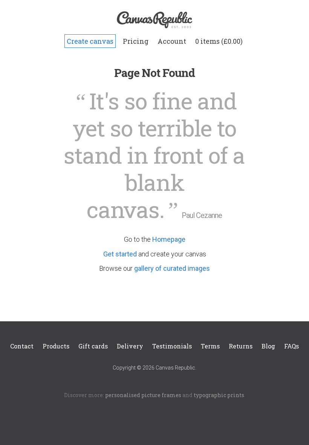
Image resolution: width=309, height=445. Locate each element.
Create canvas (90, 41)
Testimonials (172, 346)
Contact (22, 346)
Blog (268, 346)
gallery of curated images (172, 268)
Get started (120, 254)
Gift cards (93, 346)
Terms (210, 346)
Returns (240, 346)
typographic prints (219, 395)
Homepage (168, 239)
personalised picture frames (143, 395)
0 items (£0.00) (219, 41)
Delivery (130, 346)
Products (56, 346)
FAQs (291, 346)
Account (172, 41)
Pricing (135, 41)
